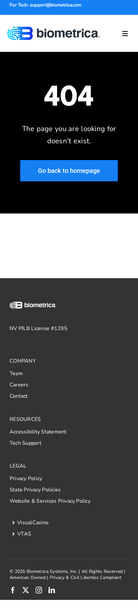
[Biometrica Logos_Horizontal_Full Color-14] (53, 29)
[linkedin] (51, 590)
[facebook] (13, 590)
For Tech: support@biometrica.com (46, 5)
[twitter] (25, 590)
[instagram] (39, 590)
